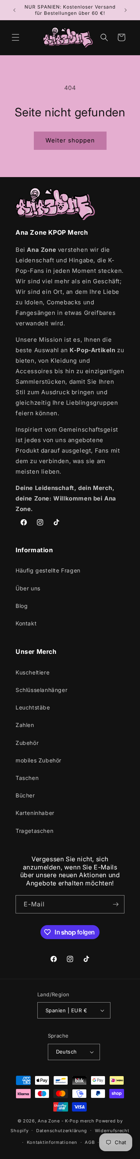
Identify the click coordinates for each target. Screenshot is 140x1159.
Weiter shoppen (70, 140)
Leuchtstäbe (33, 707)
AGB (89, 1142)
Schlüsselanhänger (41, 690)
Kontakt (26, 623)
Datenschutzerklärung (61, 1130)
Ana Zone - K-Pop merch (66, 1121)
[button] (15, 37)
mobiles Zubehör (38, 760)
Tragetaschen (34, 830)
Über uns (28, 588)
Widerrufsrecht (112, 1130)
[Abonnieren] (115, 904)
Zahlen (25, 725)
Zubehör (27, 742)
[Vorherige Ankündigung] (14, 10)
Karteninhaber (35, 813)
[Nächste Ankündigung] (125, 10)
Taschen (27, 777)
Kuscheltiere (32, 672)
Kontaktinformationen (52, 1142)
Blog (22, 605)
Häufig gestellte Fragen (48, 570)
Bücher (25, 795)
